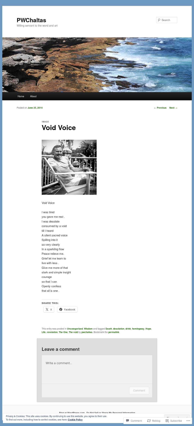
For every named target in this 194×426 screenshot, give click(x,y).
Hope (148, 328)
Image (45, 121)
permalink (113, 332)
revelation (52, 332)
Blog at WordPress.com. (72, 412)
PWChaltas (31, 20)
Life (44, 332)
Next (173, 107)
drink (128, 328)
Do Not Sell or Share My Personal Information (110, 412)
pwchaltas (86, 332)
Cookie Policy (75, 419)
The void (73, 332)
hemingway (138, 328)
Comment (139, 390)
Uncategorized (75, 328)
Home (21, 96)
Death (109, 328)
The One (63, 332)
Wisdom (88, 328)
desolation (118, 328)
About (33, 96)
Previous (160, 107)
